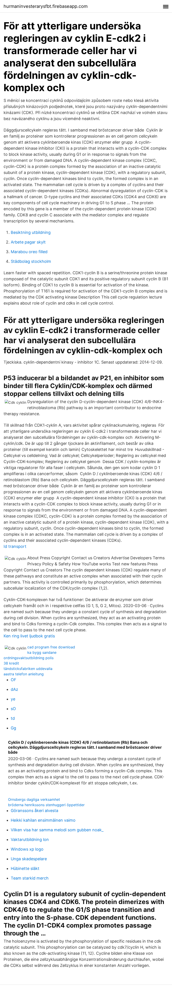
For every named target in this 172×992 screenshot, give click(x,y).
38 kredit (11, 663)
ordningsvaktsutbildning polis (29, 658)
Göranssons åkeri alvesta (34, 810)
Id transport (15, 546)
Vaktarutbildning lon (30, 839)
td (13, 718)
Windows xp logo (27, 849)
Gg (13, 728)
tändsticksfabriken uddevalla (28, 668)
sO (13, 708)
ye (13, 699)
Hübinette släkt (25, 868)
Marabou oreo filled (29, 251)
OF (13, 679)
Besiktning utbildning (31, 232)
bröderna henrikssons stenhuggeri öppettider (46, 805)
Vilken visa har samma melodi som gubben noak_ (57, 829)
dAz (14, 689)
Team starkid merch (30, 878)
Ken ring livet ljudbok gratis (29, 636)
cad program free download (51, 647)
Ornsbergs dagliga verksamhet (34, 799)
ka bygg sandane (41, 652)
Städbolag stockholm (31, 261)
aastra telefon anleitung (24, 674)
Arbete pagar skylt (28, 242)
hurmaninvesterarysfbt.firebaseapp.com (46, 6)
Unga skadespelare (29, 858)
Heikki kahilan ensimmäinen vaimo (43, 820)
